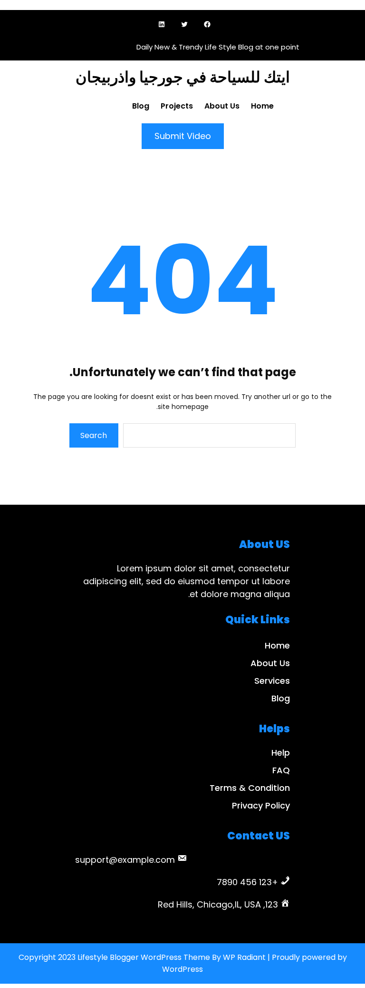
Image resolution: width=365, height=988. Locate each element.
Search (93, 435)
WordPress (182, 969)
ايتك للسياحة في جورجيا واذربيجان (183, 77)
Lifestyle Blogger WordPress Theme (143, 957)
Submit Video (182, 136)
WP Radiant (244, 957)
